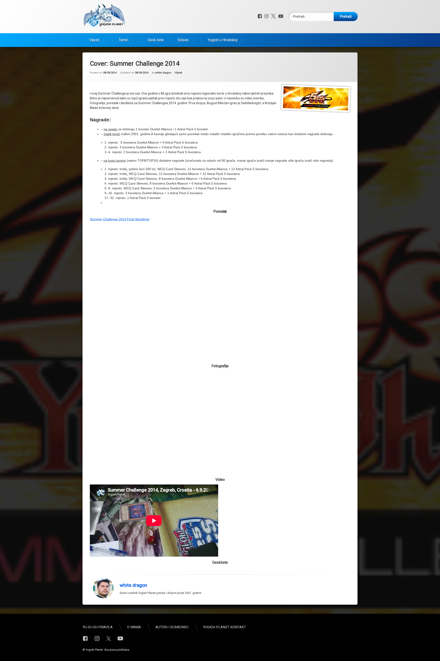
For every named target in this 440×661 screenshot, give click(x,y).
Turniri (123, 40)
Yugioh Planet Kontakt (224, 627)
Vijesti (94, 40)
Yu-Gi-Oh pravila (97, 627)
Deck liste (156, 40)
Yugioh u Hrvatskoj (222, 40)
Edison (183, 40)
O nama (134, 627)
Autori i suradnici (171, 627)
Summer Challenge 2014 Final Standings (119, 219)
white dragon (163, 72)
